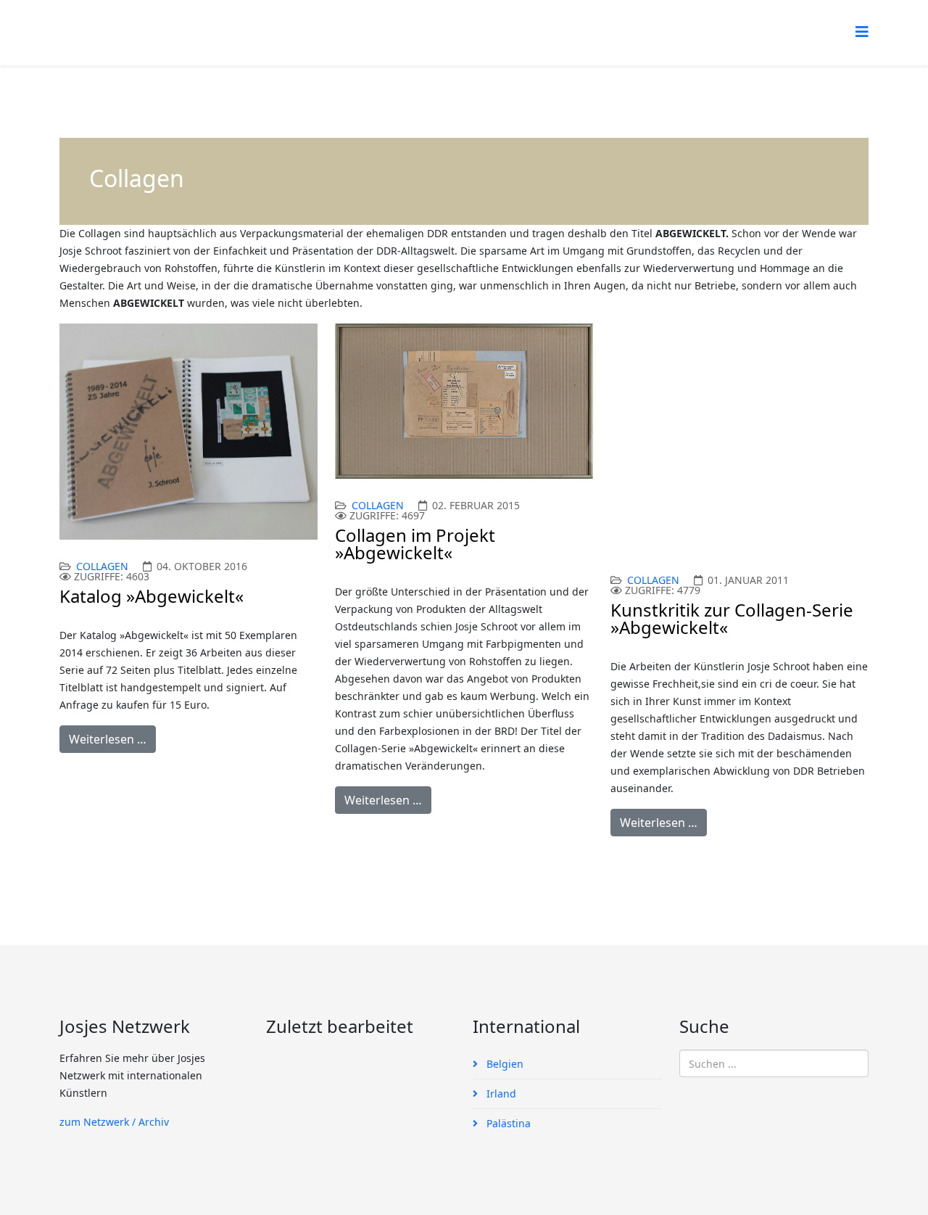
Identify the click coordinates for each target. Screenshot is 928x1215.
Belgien (503, 1064)
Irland (500, 1093)
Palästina (507, 1123)
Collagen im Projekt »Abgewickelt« (415, 543)
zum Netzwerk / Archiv (114, 1122)
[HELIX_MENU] (862, 31)
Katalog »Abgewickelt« (151, 596)
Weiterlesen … (107, 739)
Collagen (102, 566)
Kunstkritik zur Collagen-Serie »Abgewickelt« (731, 618)
